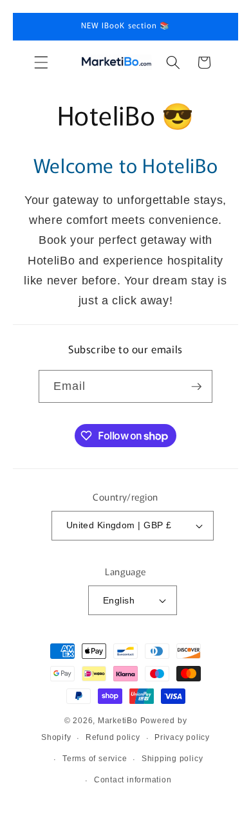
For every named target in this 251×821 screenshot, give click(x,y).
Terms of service (94, 758)
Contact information (133, 779)
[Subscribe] (196, 386)
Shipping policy (172, 758)
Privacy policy (182, 737)
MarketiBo (118, 720)
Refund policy (113, 737)
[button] (41, 62)
